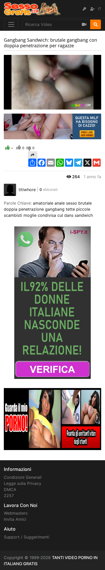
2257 (9, 495)
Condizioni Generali (23, 477)
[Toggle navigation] (11, 24)
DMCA (10, 489)
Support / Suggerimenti (26, 537)
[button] (18, 106)
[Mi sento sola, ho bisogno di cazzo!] (52, 126)
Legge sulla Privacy (22, 483)
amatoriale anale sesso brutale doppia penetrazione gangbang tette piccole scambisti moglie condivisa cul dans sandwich (48, 209)
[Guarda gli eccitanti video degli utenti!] (52, 418)
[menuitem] (85, 106)
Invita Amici (15, 519)
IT (99, 9)
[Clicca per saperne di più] (52, 302)
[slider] (18, 105)
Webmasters (16, 513)
